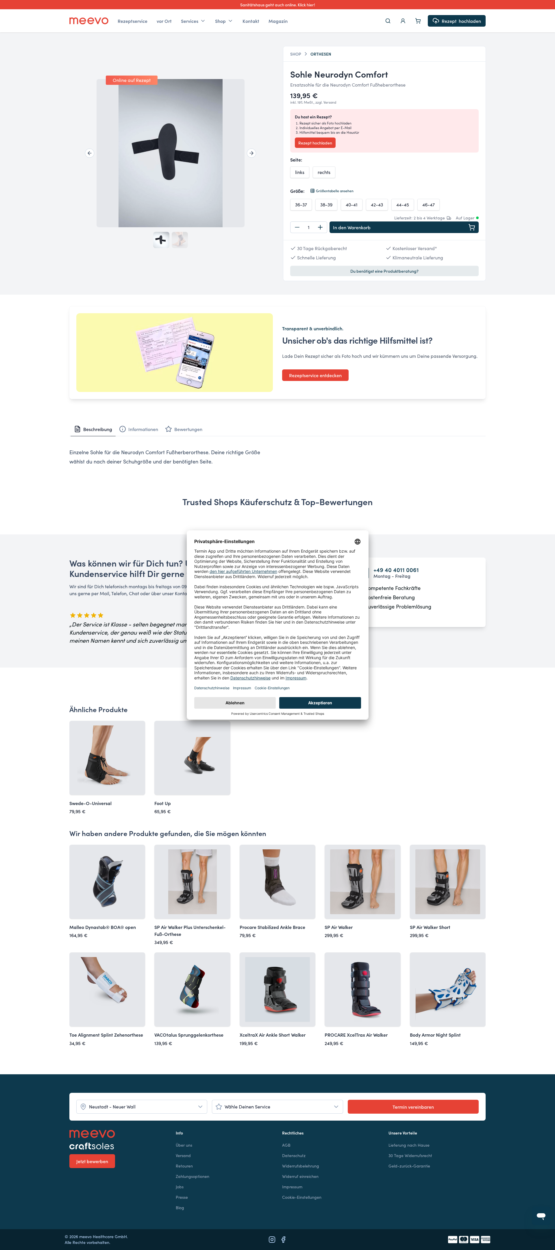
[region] (171, 153)
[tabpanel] (277, 457)
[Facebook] (283, 1239)
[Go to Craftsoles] (117, 1146)
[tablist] (277, 429)
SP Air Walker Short (430, 927)
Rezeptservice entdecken (315, 375)
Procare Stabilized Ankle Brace (272, 927)
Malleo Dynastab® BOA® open (102, 927)
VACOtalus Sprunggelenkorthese (188, 1034)
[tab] (93, 429)
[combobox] (141, 1107)
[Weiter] (251, 153)
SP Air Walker (339, 927)
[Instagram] (272, 1239)
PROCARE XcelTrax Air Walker (356, 1034)
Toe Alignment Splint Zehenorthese (106, 1034)
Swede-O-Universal (90, 803)
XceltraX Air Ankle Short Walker (273, 1034)
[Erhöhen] (320, 227)
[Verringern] (297, 227)
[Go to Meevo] (88, 20)
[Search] (388, 21)
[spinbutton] (308, 227)
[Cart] (418, 21)
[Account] (403, 21)
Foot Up (162, 803)
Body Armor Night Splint (435, 1034)
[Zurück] (89, 153)
